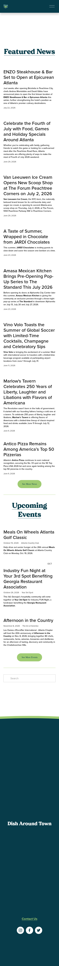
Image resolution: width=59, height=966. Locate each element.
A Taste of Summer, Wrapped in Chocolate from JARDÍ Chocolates (26, 236)
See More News (29, 484)
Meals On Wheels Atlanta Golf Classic (28, 534)
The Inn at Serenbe (30, 625)
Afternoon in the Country (28, 620)
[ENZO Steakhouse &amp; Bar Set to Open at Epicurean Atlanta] (29, 64)
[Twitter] (38, 930)
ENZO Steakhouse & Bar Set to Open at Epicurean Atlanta (28, 77)
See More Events (30, 657)
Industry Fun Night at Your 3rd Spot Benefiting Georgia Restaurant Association (27, 578)
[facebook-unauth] (29, 930)
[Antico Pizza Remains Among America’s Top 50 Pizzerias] (29, 437)
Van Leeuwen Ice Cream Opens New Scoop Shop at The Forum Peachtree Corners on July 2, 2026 (28, 185)
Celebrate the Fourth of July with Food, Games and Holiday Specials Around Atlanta (26, 131)
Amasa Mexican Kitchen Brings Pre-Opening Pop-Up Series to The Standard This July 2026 (28, 278)
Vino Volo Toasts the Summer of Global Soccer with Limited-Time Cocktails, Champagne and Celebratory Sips (29, 335)
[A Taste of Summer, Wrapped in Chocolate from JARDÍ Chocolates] (29, 223)
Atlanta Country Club (30, 543)
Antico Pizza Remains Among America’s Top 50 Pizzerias (28, 449)
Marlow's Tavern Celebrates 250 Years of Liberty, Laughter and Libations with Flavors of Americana (27, 392)
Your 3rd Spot (27, 592)
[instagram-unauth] (20, 930)
